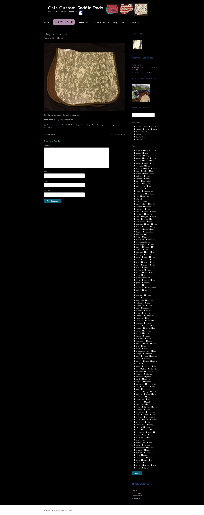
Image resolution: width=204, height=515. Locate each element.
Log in (134, 491)
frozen (145, 262)
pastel (137, 359)
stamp (151, 425)
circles (148, 209)
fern (146, 250)
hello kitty (147, 290)
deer (148, 224)
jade (148, 303)
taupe (137, 435)
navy (147, 343)
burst (150, 186)
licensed (146, 313)
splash (154, 415)
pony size (149, 371)
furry (137, 265)
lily (148, 318)
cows (137, 217)
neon (154, 343)
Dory (146, 229)
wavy (150, 458)
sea (148, 399)
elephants (151, 240)
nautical (138, 343)
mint (154, 328)
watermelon (139, 458)
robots (154, 392)
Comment (48, 146)
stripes (154, 430)
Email (46, 181)
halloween (139, 288)
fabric (151, 245)
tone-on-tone (140, 440)
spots (146, 420)
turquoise (139, 450)
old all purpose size (142, 351)
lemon (137, 313)
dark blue (139, 224)
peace (154, 361)
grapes (146, 280)
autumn (154, 158)
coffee (153, 212)
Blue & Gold (50, 134)
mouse (147, 336)
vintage (146, 455)
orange (138, 354)
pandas (154, 356)
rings (146, 392)
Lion (148, 321)
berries (154, 163)
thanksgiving (140, 437)
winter (152, 460)
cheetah (138, 206)
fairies (137, 247)
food (137, 260)
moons (138, 333)
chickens (148, 206)
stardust (138, 427)
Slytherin (138, 409)
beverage (139, 166)
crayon (145, 217)
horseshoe (139, 300)
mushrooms (139, 341)
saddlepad (112, 125)
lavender (138, 311)
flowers (154, 257)
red (136, 387)
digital (94, 125)
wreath (138, 465)
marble (146, 326)
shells (137, 407)
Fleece (146, 129)
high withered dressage (144, 293)
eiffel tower (139, 240)
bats (153, 161)
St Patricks (139, 422)
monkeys (147, 331)
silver (155, 407)
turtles (148, 450)
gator (153, 265)
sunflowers (139, 432)
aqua (146, 158)
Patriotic (146, 359)
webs (137, 460)
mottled (138, 336)
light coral (149, 316)
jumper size (139, 305)
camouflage (87, 125)
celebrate (145, 196)
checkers (153, 204)
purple (148, 377)
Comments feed (138, 496)
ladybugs (145, 308)
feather (138, 250)
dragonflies (148, 232)
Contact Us (135, 22)
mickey (154, 326)
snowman (151, 412)
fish (147, 252)
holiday (148, 295)
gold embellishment (142, 277)
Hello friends (137, 65)
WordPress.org (137, 498)
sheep (149, 404)
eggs (145, 237)
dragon (138, 232)
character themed (142, 201)
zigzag (145, 468)
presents (138, 374)
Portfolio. (69, 510)
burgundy (147, 184)
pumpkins (139, 377)
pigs (155, 366)
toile (149, 437)
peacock (146, 364)
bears (145, 163)
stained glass (140, 425)
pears (137, 366)
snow (147, 409)
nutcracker (146, 346)
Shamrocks (139, 404)
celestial (138, 199)
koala (149, 305)
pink (137, 369)
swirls (149, 432)
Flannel (153, 127)
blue (137, 171)
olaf (145, 349)
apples (138, 158)
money (138, 331)
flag (153, 252)
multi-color (139, 338)
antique (148, 156)
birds (148, 166)
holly (137, 298)
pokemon (139, 371)
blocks (154, 168)
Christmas (139, 209)
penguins (146, 366)
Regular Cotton (60, 125)
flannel (148, 255)
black (147, 168)
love (154, 321)
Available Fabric (100, 22)
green (137, 283)
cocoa (145, 212)
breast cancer (149, 174)
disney (145, 227)
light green (139, 318)
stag (148, 422)
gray (154, 280)
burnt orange (140, 186)
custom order (140, 222)
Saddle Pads (83, 22)
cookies (149, 214)
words (146, 463)
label (137, 308)
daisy (151, 222)
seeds (148, 402)
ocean (137, 349)
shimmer (146, 407)
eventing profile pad (142, 242)
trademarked (140, 442)
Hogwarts (139, 295)
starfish (148, 427)
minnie (147, 328)
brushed (138, 179)
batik (146, 161)
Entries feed (136, 493)
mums (148, 338)
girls (145, 272)
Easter (137, 237)
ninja (137, 346)
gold (144, 275)
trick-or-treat (140, 448)
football (145, 260)
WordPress (58, 510)
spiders (145, 415)
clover (137, 212)
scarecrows (139, 399)
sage (149, 397)
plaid (144, 369)
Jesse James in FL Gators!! (142, 72)
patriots (138, 361)
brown (147, 176)
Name (47, 172)
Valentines (149, 453)
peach (137, 364)
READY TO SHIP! (141, 132)
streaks (145, 430)
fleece (137, 257)
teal (144, 435)
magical (148, 323)
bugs (137, 181)
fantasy (146, 247)
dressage (100, 125)
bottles (144, 171)
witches (138, 463)
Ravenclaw (139, 384)
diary (155, 224)
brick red (138, 176)
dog (153, 227)
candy (137, 191)
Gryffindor (147, 285)
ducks (148, 234)
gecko (137, 267)
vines (137, 455)
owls (137, 356)
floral (145, 257)
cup (152, 219)
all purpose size (151, 151)
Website (47, 191)
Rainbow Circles (117, 134)
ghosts (148, 270)
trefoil (137, 445)
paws (146, 361)
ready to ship (152, 384)
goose (137, 280)
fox (152, 260)
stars (137, 430)
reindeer (144, 387)
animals (138, 156)
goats (137, 275)
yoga (154, 465)
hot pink (150, 300)
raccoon (138, 382)
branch (138, 174)
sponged (138, 417)
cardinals (150, 194)
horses (145, 298)
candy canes (148, 191)
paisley (145, 356)
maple (137, 326)
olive (106, 125)
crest (137, 219)
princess (148, 374)
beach (137, 163)
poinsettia (153, 369)
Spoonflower (150, 417)
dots (153, 229)
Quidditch (147, 379)
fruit (152, 262)
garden (145, 265)
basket (138, 161)
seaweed (138, 402)
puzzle (138, 379)
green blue (147, 283)
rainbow (148, 382)
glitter (152, 272)
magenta (138, 323)
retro (137, 389)
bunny (137, 184)
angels (146, 153)
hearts (137, 290)
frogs (137, 262)
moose (146, 333)
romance (138, 394)
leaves (148, 311)
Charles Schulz (140, 204)
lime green (139, 321)
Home (46, 22)
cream (153, 217)
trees (150, 442)
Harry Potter (151, 288)
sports (137, 420)
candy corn (139, 194)
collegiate (139, 214)
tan (118, 125)
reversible (146, 389)
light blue (138, 316)
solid (137, 415)
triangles (146, 445)
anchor (138, 153)
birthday (138, 168)
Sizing (115, 22)
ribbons (138, 392)
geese (145, 267)
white (145, 460)
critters (145, 219)
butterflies (139, 189)
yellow (146, 465)
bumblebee (146, 181)
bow (152, 171)
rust (154, 394)
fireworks (139, 252)
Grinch (137, 285)
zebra (137, 468)
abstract (138, 151)
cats (137, 196)
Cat (61, 38)
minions (138, 328)
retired (153, 387)
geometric (139, 270)
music (150, 341)
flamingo (138, 255)
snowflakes (139, 412)
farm (154, 247)
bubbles (148, 179)
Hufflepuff (139, 303)
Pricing (123, 22)
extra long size (140, 245)
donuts (138, 229)
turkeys (151, 448)
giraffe (137, 272)
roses (147, 394)
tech (151, 435)
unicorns (138, 453)
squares (154, 420)
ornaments (148, 354)
